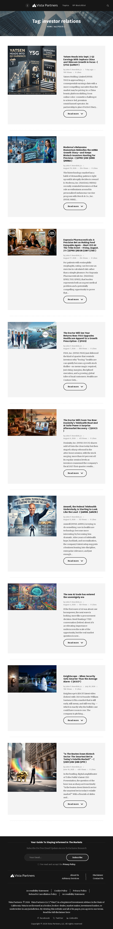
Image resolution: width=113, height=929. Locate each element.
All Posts (59, 27)
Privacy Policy (69, 864)
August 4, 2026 (69, 605)
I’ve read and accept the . (58, 864)
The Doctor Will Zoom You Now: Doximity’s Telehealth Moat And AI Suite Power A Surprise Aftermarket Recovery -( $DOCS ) (80, 425)
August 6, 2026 (69, 438)
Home (49, 27)
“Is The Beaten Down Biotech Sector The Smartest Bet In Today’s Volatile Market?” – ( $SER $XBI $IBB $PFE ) (78, 758)
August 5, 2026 (69, 519)
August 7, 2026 (69, 349)
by (72, 70)
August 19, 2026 (69, 168)
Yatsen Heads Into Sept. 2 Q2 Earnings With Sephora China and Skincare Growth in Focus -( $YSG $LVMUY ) (80, 60)
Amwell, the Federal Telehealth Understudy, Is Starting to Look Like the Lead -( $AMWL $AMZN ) (80, 509)
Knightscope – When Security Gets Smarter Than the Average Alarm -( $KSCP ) (80, 679)
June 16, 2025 (68, 769)
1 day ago (89, 70)
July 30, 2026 (90, 686)
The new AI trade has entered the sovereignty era (79, 595)
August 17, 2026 (69, 258)
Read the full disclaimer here (56, 912)
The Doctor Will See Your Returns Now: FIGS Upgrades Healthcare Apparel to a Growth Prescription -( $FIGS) (80, 337)
